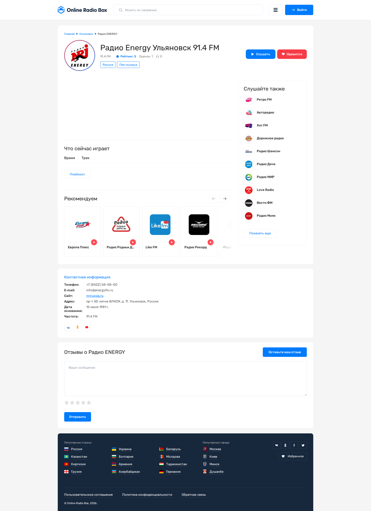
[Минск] (205, 464)
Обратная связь (194, 495)
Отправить (77, 417)
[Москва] (205, 449)
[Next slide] (225, 199)
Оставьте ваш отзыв (285, 352)
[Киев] (205, 456)
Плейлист (77, 174)
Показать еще (260, 233)
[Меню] (275, 10)
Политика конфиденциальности (147, 495)
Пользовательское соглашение (88, 495)
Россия (108, 65)
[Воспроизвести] (94, 242)
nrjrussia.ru (94, 296)
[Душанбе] (205, 472)
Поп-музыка (128, 65)
